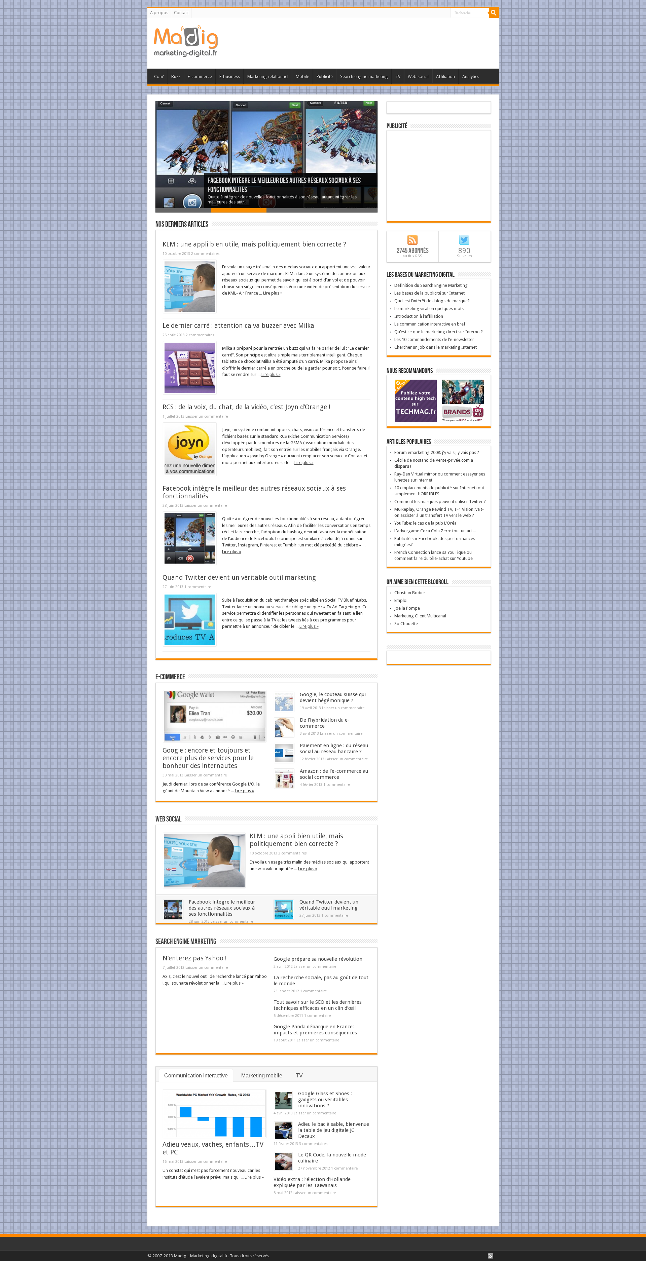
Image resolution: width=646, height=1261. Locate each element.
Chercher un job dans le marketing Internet (435, 347)
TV (397, 76)
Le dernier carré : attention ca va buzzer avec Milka (238, 326)
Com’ (159, 76)
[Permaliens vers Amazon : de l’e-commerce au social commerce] (284, 787)
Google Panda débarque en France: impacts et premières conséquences (315, 1030)
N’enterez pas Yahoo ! (194, 958)
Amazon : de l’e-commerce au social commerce (334, 774)
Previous (150, 161)
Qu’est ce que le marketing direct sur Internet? (438, 331)
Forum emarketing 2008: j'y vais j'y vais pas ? (436, 452)
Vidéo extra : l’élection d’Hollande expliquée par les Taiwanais (312, 1182)
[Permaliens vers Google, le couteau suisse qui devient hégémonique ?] (284, 710)
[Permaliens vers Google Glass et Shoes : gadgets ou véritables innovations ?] (283, 1107)
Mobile (302, 76)
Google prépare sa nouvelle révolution (318, 959)
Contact (181, 12)
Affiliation (445, 76)
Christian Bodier (409, 592)
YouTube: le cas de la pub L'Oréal (426, 523)
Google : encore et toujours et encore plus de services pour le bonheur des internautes (208, 758)
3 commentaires (313, 1144)
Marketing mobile (261, 1075)
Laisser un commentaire (206, 416)
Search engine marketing (364, 76)
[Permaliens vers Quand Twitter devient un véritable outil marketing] (189, 644)
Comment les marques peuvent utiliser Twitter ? (440, 501)
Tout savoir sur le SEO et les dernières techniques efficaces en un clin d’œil (318, 1005)
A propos (159, 12)
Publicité (325, 76)
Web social (418, 76)
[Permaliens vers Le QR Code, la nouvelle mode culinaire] (283, 1169)
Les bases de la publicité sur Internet (429, 293)
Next (383, 161)
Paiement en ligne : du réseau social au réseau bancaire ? (334, 748)
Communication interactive (196, 1075)
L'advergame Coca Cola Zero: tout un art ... (435, 530)
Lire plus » (272, 293)
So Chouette (406, 623)
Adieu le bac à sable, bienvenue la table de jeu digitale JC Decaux (333, 1130)
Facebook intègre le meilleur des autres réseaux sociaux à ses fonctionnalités (222, 908)
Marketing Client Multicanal (420, 615)
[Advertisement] (371, 40)
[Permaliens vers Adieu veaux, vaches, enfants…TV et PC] (214, 1136)
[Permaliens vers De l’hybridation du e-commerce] (284, 735)
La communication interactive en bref (429, 324)
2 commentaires (205, 254)
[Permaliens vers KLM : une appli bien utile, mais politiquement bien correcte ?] (189, 311)
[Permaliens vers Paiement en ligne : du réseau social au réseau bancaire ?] (284, 761)
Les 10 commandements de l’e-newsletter (434, 339)
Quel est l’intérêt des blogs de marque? (432, 300)
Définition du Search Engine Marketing (431, 285)
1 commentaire (197, 587)
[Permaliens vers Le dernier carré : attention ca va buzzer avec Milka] (189, 392)
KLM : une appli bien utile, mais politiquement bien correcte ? (254, 244)
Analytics (470, 76)
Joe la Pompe (407, 608)
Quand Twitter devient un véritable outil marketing (239, 577)
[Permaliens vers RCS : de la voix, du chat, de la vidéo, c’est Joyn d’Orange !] (189, 474)
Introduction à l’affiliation (418, 316)
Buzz (175, 76)
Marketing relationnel (267, 76)
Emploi (400, 600)
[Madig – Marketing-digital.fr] (186, 52)
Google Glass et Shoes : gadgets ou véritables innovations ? (325, 1100)
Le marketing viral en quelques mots (429, 308)
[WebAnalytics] (438, 657)
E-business (229, 76)
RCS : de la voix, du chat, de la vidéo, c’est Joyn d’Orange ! (246, 407)
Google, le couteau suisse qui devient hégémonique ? (333, 697)
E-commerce (200, 76)
